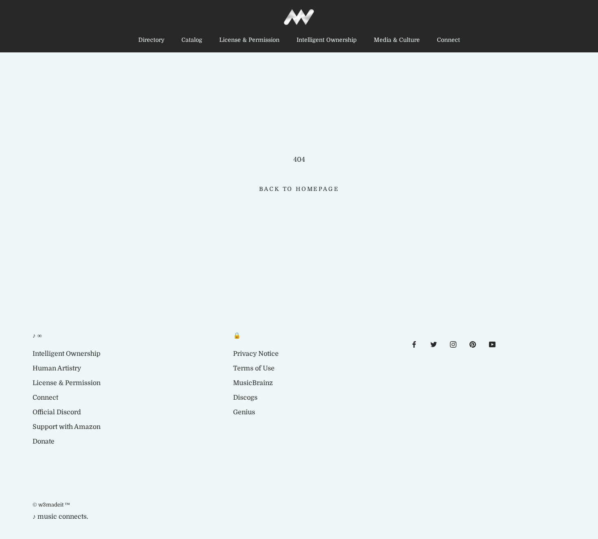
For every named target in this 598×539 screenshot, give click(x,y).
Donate (44, 441)
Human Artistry (57, 368)
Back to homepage (299, 189)
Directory (151, 40)
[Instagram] (453, 344)
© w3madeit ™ (51, 505)
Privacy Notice (256, 353)
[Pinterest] (472, 344)
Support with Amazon (66, 427)
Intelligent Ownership (327, 40)
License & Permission (249, 40)
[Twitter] (433, 344)
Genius (244, 412)
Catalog (191, 40)
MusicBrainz (253, 383)
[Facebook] (414, 344)
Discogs (245, 397)
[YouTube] (492, 344)
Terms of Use (254, 368)
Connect (448, 40)
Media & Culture (397, 40)
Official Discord (57, 412)
